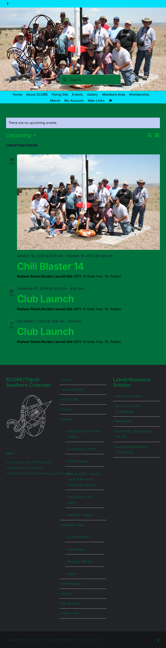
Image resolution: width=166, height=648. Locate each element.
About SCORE (73, 390)
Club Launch (45, 299)
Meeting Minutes (80, 561)
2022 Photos (77, 461)
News (71, 574)
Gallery (67, 419)
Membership (71, 584)
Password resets (128, 396)
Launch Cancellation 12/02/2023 (131, 449)
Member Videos (79, 515)
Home (66, 380)
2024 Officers (78, 537)
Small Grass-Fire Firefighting (128, 409)
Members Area (73, 525)
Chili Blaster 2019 (81, 449)
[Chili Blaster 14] (88, 202)
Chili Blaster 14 (50, 266)
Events (67, 409)
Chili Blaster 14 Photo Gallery (84, 434)
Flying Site (70, 399)
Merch (67, 594)
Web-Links (70, 613)
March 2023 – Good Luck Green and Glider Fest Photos (83, 479)
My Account (71, 603)
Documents (76, 549)
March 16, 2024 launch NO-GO (133, 434)
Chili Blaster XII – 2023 (80, 500)
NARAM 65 (124, 421)
